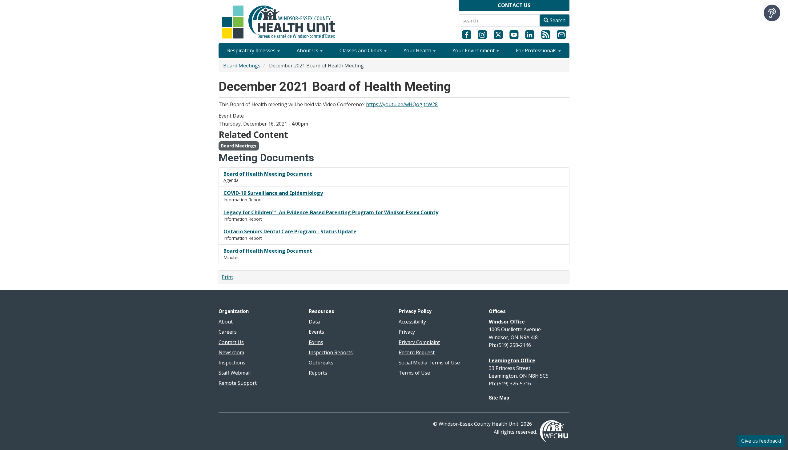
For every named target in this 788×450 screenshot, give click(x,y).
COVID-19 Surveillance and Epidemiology (273, 193)
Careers (228, 331)
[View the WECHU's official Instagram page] (482, 34)
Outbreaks (321, 362)
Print (227, 277)
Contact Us (231, 342)
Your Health (418, 50)
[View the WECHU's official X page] (498, 34)
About (226, 321)
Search (557, 20)
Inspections (232, 362)
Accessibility (412, 321)
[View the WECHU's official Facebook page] (466, 34)
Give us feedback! (761, 440)
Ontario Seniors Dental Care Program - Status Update (289, 231)
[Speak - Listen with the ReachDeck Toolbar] (772, 13)
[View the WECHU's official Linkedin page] (530, 34)
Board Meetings (241, 65)
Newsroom (231, 352)
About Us (308, 50)
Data (314, 321)
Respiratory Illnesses (252, 50)
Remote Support (238, 383)
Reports (318, 372)
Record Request (417, 352)
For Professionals (537, 50)
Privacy (407, 331)
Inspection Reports (331, 352)
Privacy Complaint (419, 342)
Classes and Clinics (362, 50)
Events (316, 331)
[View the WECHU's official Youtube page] (514, 34)
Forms (316, 342)
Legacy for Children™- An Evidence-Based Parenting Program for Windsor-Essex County (330, 212)
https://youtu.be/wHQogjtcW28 (402, 104)
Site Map (499, 398)
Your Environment (474, 50)
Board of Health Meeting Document (267, 174)
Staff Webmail (235, 372)
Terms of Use (414, 372)
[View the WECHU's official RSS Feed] (545, 34)
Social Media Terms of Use (429, 362)
